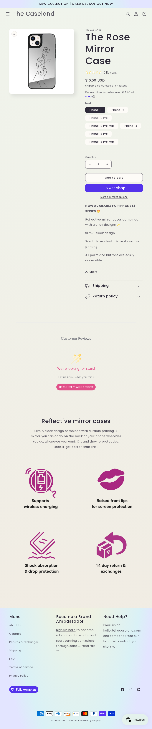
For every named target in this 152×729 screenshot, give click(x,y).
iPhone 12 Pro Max (102, 126)
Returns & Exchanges (24, 642)
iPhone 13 (130, 126)
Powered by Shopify (89, 720)
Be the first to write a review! (76, 387)
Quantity (90, 157)
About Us (15, 625)
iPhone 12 (117, 110)
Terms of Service (21, 667)
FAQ (12, 659)
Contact (15, 634)
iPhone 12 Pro (100, 118)
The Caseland (69, 720)
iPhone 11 (95, 110)
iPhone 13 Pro (98, 134)
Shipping (91, 85)
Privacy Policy (18, 675)
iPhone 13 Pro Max (102, 142)
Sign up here (65, 630)
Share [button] (94, 272)
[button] (8, 14)
